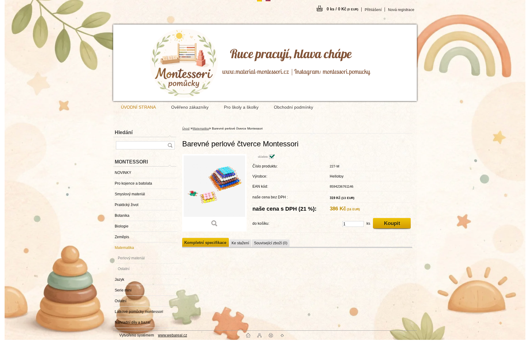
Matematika (124, 248)
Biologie (122, 226)
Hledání (123, 132)
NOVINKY (123, 173)
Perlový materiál (131, 258)
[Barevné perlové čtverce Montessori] (214, 192)
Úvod (186, 128)
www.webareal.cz (172, 335)
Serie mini (123, 290)
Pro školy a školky (241, 107)
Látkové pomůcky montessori (139, 312)
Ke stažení (240, 243)
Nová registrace (401, 10)
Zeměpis (122, 237)
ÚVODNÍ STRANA (138, 107)
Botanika (122, 215)
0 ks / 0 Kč (342, 9)
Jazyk (119, 279)
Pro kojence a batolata (133, 183)
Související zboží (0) (270, 243)
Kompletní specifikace (205, 242)
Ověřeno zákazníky (190, 107)
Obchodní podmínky (293, 107)
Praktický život (126, 205)
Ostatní (123, 269)
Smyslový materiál (130, 194)
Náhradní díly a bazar (133, 322)
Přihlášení (373, 10)
